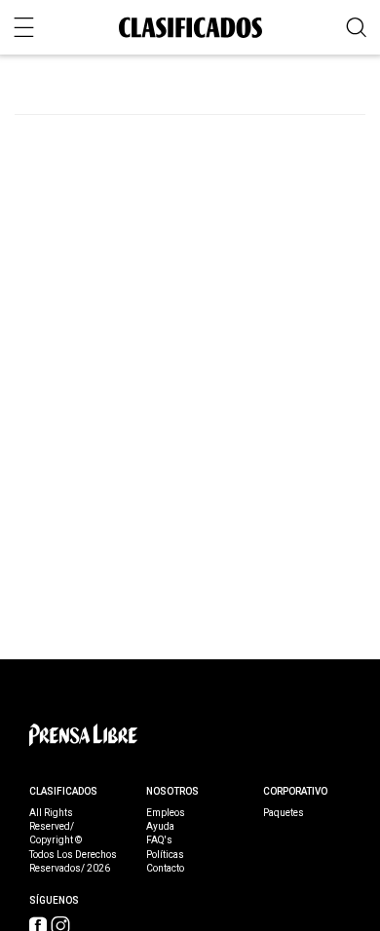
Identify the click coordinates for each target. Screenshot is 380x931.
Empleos (165, 813)
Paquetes (283, 813)
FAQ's (159, 840)
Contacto (165, 868)
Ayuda (160, 827)
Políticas (165, 855)
